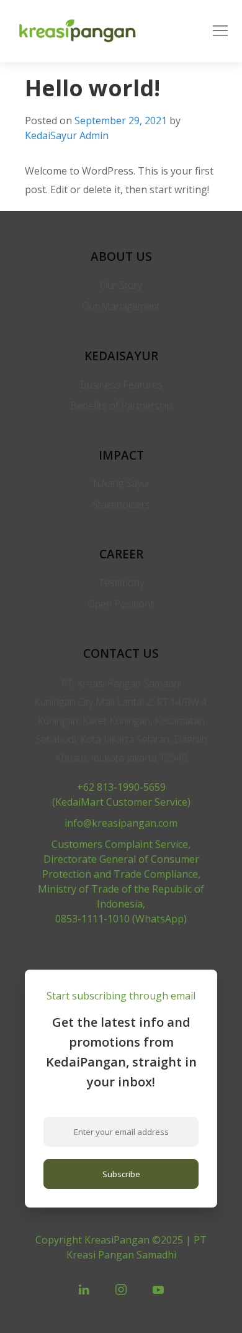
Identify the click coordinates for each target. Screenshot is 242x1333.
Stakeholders (121, 504)
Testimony (121, 582)
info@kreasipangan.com (121, 823)
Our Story (121, 285)
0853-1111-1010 (92, 919)
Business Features (121, 384)
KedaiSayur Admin (67, 135)
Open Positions (121, 604)
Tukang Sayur (121, 483)
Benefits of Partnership (121, 405)
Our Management (121, 306)
